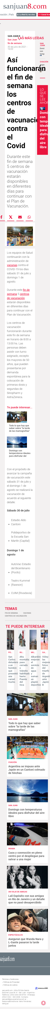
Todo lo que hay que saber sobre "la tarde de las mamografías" (19, 428)
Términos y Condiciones (10, 979)
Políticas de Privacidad (11, 982)
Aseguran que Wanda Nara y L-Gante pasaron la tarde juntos (25, 942)
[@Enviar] (20, 217)
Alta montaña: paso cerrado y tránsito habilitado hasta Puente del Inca (25, 670)
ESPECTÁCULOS (15, 935)
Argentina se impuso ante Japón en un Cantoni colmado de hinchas (26, 770)
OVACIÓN (44, 62)
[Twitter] (10, 217)
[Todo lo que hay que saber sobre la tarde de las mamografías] (17, 417)
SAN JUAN (42, 44)
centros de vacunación (16, 616)
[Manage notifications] (43, 1003)
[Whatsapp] (29, 217)
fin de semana (11, 613)
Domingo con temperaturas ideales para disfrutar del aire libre (19, 454)
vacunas (12, 265)
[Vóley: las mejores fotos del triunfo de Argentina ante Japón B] (44, 649)
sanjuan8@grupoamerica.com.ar (14, 999)
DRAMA (11, 848)
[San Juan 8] (7, 962)
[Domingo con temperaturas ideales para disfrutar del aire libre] (17, 442)
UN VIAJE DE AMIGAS (17, 892)
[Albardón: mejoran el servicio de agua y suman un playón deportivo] (33, 649)
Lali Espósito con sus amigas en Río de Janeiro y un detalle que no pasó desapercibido (26, 899)
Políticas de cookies (10, 985)
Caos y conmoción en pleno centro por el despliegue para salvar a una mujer (26, 856)
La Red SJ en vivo (27, 14)
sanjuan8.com (7, 990)
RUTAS (23, 652)
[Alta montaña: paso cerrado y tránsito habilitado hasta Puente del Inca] (21, 649)
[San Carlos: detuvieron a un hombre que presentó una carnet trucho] (10, 649)
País (11, 14)
